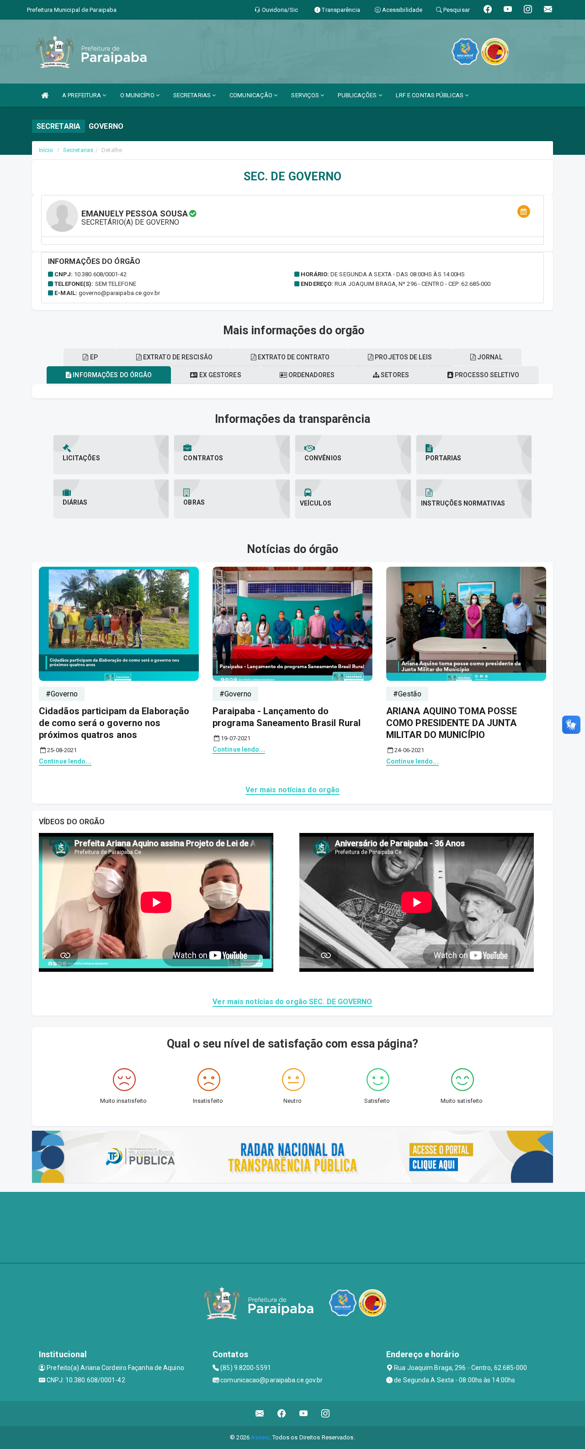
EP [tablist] (92, 357)
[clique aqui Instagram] (326, 1414)
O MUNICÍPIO (138, 95)
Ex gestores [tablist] (219, 375)
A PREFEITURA (82, 95)
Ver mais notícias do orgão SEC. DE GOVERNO (292, 1001)
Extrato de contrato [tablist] (293, 357)
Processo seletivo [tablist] (486, 375)
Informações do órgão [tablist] (111, 375)
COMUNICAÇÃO (251, 95)
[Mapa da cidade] (292, 1226)
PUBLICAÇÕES (358, 95)
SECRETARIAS (192, 95)
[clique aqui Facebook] (282, 1414)
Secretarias (78, 150)
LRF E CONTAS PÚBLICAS (430, 95)
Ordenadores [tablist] (311, 375)
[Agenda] (523, 211)
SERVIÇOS (305, 95)
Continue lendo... (65, 761)
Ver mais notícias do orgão (292, 789)
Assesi (260, 1437)
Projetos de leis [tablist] (402, 357)
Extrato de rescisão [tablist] (177, 357)
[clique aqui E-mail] (260, 1414)
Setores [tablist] (394, 375)
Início (46, 150)
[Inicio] (45, 95)
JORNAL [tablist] (489, 357)
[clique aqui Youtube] (304, 1414)
